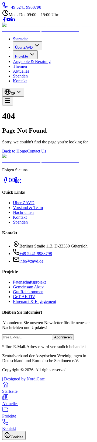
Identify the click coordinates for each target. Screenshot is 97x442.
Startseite (20, 39)
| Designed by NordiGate (23, 379)
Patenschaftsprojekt (29, 282)
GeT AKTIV (24, 296)
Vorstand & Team (28, 207)
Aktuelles (21, 71)
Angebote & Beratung (32, 61)
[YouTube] (8, 20)
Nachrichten (23, 212)
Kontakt (20, 81)
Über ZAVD (24, 47)
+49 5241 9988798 (35, 253)
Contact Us (36, 151)
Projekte (21, 56)
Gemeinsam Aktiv (28, 287)
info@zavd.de (31, 261)
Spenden (20, 76)
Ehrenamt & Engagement (34, 301)
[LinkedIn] (13, 20)
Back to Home (14, 151)
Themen (20, 66)
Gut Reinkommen (28, 291)
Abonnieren (63, 337)
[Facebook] (4, 20)
